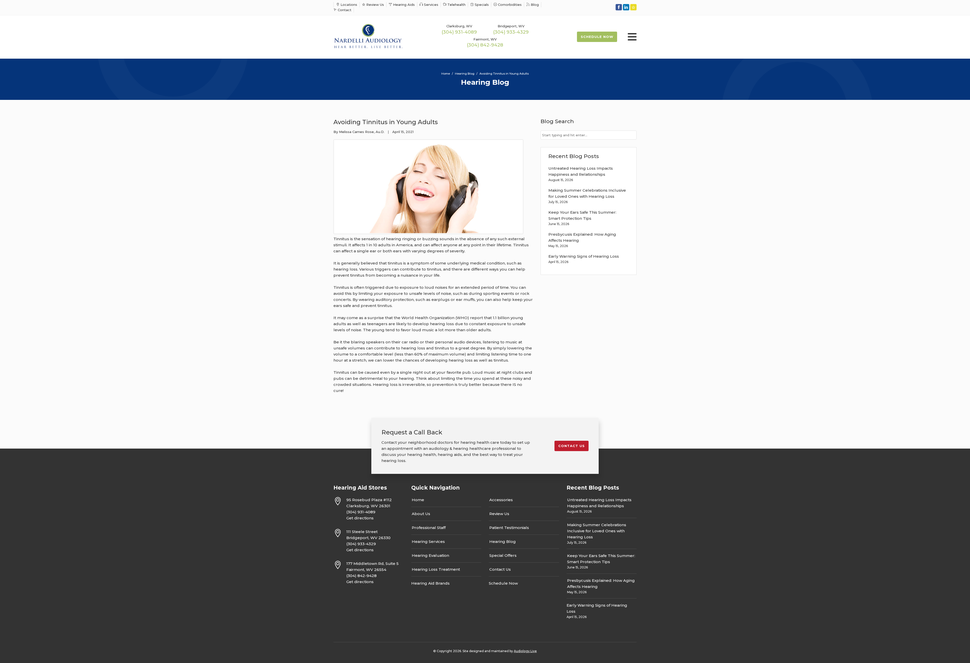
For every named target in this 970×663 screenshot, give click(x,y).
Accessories (501, 499)
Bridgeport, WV (511, 26)
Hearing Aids (403, 5)
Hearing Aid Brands (430, 583)
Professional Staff (429, 527)
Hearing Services (428, 541)
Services (430, 5)
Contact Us (500, 569)
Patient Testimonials (509, 527)
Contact (344, 10)
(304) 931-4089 (459, 32)
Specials (481, 5)
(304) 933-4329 (511, 32)
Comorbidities (509, 5)
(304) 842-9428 (485, 45)
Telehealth (456, 5)
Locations (348, 5)
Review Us (374, 5)
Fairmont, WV (485, 39)
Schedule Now (597, 37)
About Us (421, 513)
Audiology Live (525, 651)
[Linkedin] (626, 7)
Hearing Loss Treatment (436, 569)
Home (418, 499)
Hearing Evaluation (430, 555)
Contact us (571, 446)
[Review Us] (633, 7)
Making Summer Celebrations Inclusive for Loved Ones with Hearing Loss (596, 530)
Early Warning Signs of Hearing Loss (583, 256)
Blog (534, 5)
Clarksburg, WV (459, 26)
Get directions (360, 518)
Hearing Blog (502, 541)
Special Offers (503, 555)
